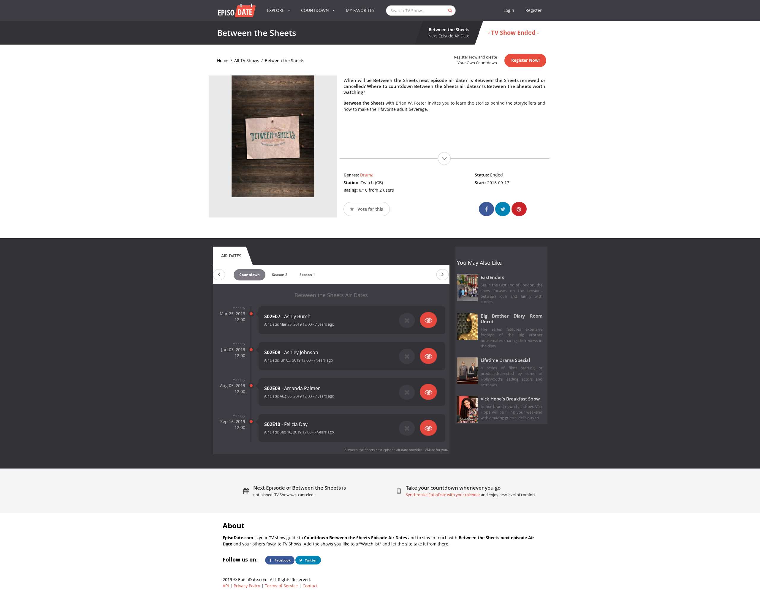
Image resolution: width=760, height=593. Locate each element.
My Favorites (360, 10)
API (226, 586)
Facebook (282, 560)
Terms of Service (281, 586)
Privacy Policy (247, 586)
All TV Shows (246, 60)
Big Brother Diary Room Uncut (512, 318)
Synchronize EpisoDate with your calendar (443, 494)
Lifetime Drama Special (505, 360)
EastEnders (492, 277)
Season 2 (279, 274)
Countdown (249, 274)
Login (509, 10)
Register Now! (525, 60)
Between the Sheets (284, 60)
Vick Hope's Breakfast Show (510, 399)
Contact (310, 586)
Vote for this (369, 209)
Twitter (310, 560)
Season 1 (307, 274)
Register (533, 10)
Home (223, 60)
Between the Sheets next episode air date (376, 449)
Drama (366, 175)
